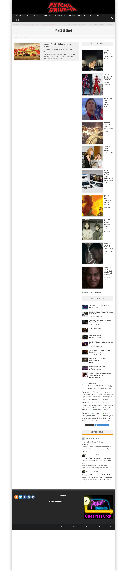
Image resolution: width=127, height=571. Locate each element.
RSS (69, 24)
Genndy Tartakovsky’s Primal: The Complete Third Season (39, 24)
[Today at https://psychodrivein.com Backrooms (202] (108, 417)
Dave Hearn (95, 308)
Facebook (74, 24)
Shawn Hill (109, 153)
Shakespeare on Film (57, 49)
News (91, 16)
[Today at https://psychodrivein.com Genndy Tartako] (97, 406)
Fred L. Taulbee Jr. (96, 338)
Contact (109, 24)
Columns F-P (45, 16)
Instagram (82, 24)
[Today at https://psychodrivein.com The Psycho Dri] (97, 396)
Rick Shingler (47, 49)
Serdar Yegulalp (96, 354)
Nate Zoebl (94, 331)
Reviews (71, 16)
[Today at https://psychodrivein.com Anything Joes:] (86, 396)
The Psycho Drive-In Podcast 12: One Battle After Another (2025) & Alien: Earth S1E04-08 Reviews (97, 461)
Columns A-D (32, 16)
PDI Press (19, 16)
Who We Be (102, 24)
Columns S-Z (59, 16)
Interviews (82, 16)
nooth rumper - (93, 438)
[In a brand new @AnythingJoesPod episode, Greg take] (97, 417)
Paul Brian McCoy (96, 316)
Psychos (100, 16)
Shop (17, 20)
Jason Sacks (94, 363)
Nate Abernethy (96, 378)
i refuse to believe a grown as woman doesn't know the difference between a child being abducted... (96, 449)
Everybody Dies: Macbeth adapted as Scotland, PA (57, 45)
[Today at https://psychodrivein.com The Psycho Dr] (86, 406)
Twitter (89, 24)
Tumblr (95, 24)
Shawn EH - (92, 455)
